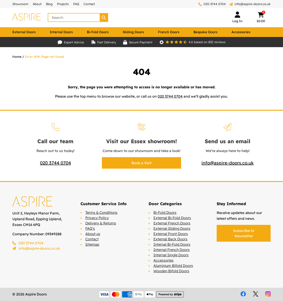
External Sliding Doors (171, 228)
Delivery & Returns (100, 223)
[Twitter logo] (255, 294)
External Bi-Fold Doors (172, 218)
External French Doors (171, 223)
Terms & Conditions (101, 212)
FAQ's (90, 228)
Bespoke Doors (205, 32)
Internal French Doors (171, 249)
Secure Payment (140, 42)
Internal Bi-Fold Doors (171, 244)
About (37, 4)
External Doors (24, 32)
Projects (63, 4)
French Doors (168, 32)
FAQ (76, 4)
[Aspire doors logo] (26, 17)
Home (16, 57)
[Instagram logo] (268, 294)
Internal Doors (61, 32)
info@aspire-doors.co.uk (253, 4)
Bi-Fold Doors (98, 32)
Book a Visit (141, 163)
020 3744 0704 (214, 4)
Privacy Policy (97, 218)
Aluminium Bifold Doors (173, 265)
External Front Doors (170, 234)
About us (92, 234)
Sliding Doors (133, 32)
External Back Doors (170, 239)
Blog (49, 4)
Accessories (240, 32)
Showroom (20, 4)
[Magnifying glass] (104, 17)
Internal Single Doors (171, 255)
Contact (89, 4)
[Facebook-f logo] (243, 294)
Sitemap (92, 244)
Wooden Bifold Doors (171, 271)
